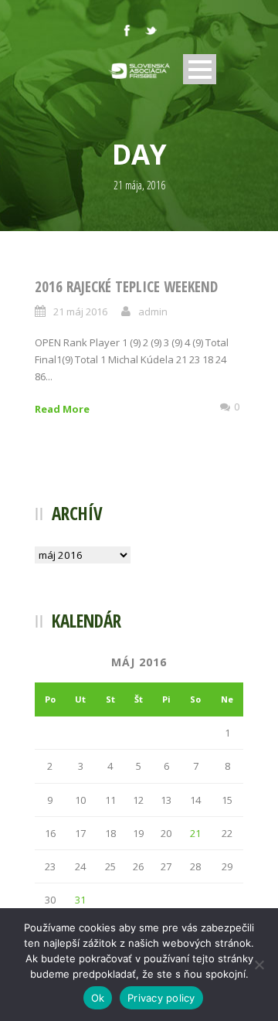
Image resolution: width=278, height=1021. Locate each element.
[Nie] (258, 964)
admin (153, 311)
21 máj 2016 (80, 311)
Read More (62, 409)
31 (80, 900)
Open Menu (199, 69)
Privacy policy (161, 998)
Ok (98, 998)
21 (195, 833)
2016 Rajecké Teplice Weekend (126, 287)
